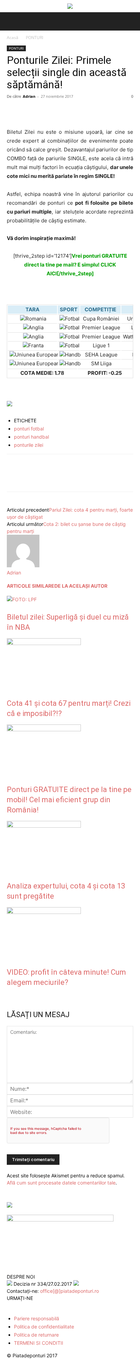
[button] (11, 21)
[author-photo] (23, 565)
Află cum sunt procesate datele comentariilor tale (61, 1183)
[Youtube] (40, 1306)
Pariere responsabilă (36, 1318)
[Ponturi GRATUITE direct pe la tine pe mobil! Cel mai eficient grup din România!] (44, 729)
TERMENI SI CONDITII (38, 1343)
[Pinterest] (45, 111)
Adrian (29, 96)
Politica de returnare (36, 1335)
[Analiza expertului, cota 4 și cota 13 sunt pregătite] (44, 826)
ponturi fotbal (29, 428)
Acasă (12, 37)
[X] (29, 111)
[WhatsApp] (60, 111)
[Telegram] (76, 111)
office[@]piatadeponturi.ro (69, 1291)
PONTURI (34, 37)
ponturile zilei (28, 445)
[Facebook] (13, 111)
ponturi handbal (31, 437)
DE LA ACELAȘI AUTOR (80, 586)
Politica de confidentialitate (44, 1326)
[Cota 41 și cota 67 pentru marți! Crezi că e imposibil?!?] (44, 643)
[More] (92, 111)
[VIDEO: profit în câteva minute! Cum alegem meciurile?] (44, 912)
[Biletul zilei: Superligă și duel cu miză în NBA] (22, 599)
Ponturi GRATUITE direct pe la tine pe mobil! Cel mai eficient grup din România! (69, 799)
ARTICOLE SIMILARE (30, 586)
